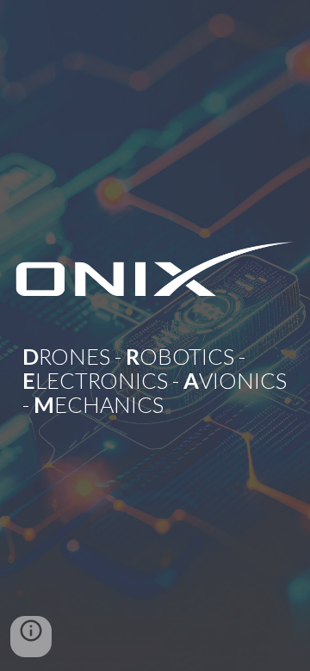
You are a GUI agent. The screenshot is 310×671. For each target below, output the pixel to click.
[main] (155, 362)
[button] (31, 636)
